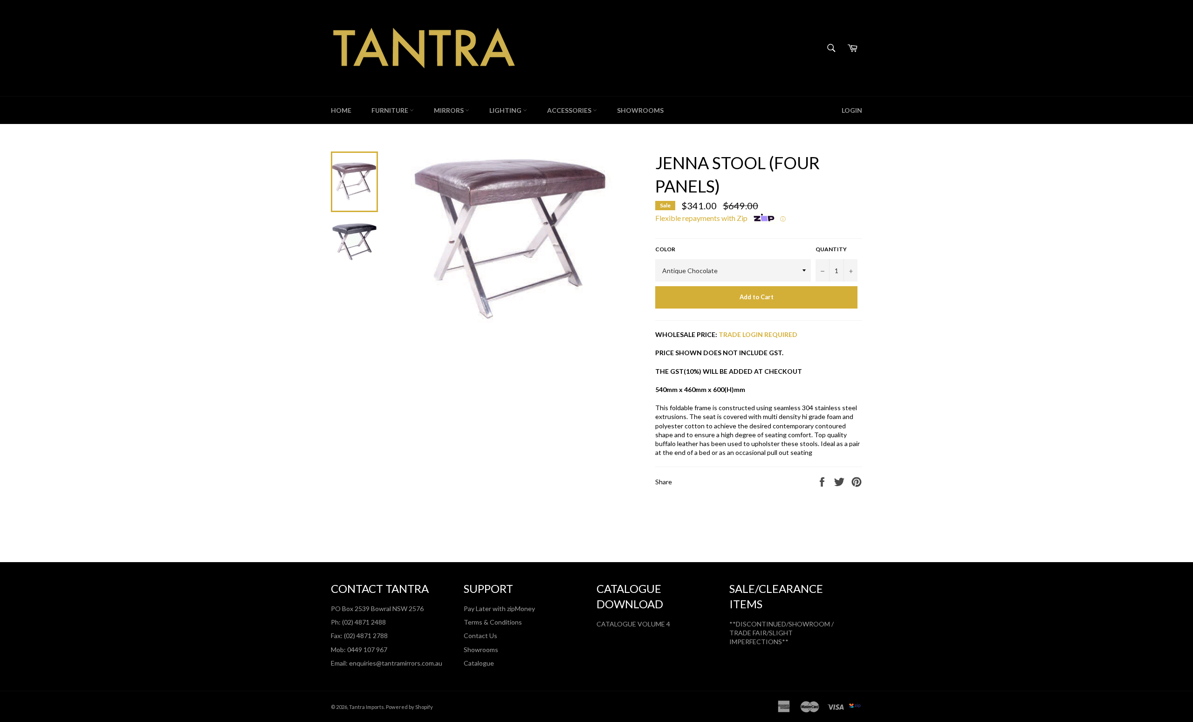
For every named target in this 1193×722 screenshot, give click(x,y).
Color (665, 249)
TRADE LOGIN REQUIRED (758, 334)
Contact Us (480, 635)
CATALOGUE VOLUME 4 (633, 624)
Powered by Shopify (409, 707)
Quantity (831, 249)
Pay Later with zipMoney (499, 608)
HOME (341, 110)
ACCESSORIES (570, 110)
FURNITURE (390, 110)
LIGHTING (506, 110)
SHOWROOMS (640, 110)
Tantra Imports (366, 707)
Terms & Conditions (493, 622)
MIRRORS (449, 110)
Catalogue (479, 663)
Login (852, 110)
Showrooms (481, 649)
